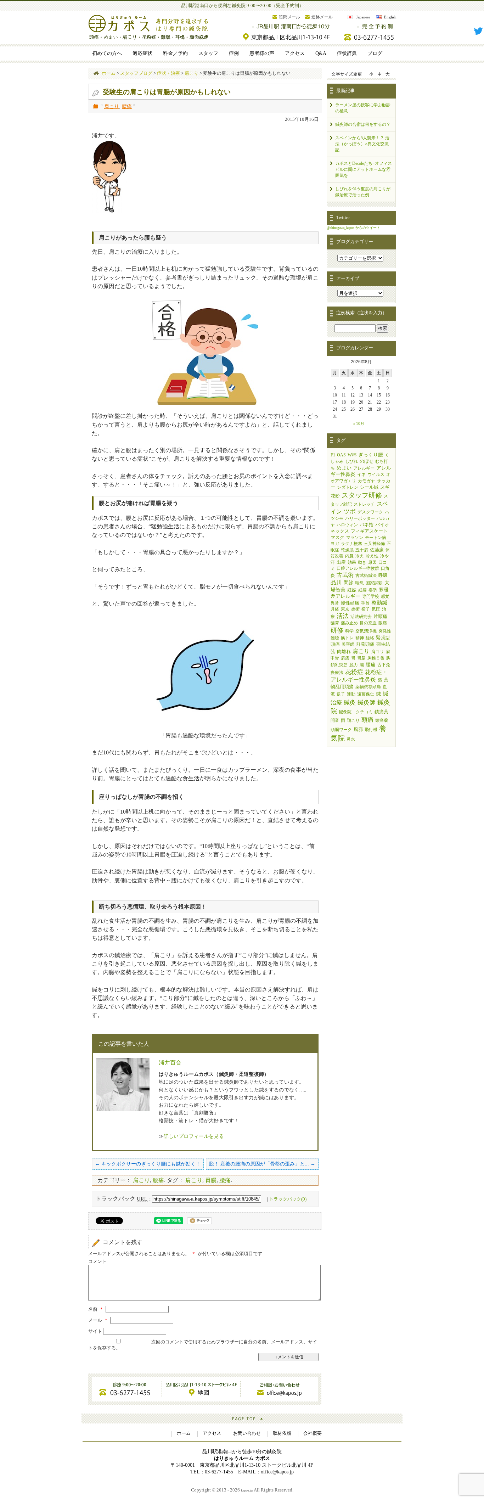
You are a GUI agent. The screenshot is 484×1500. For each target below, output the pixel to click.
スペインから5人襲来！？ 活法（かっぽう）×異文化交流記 (362, 143)
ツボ (350, 511)
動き (362, 562)
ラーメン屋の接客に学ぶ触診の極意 (362, 107)
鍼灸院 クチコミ (356, 711)
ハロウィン (347, 524)
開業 (335, 720)
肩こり (111, 106)
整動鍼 (379, 603)
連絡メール (322, 17)
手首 (365, 603)
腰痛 (127, 106)
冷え (359, 556)
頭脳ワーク (341, 729)
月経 (335, 609)
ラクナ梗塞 (351, 543)
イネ (361, 474)
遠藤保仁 (365, 694)
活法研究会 (361, 616)
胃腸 (210, 1180)
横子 (365, 609)
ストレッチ (364, 504)
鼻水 (351, 739)
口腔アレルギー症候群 (358, 568)
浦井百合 (170, 1063)
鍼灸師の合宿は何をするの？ (362, 124)
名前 (95, 1309)
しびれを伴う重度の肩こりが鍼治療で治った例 (362, 191)
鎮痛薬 (381, 711)
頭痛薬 (381, 720)
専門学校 (370, 596)
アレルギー (364, 468)
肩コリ (377, 651)
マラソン (354, 537)
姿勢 (372, 590)
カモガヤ (366, 480)
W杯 (352, 454)
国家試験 (374, 582)
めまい (344, 468)
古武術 (345, 575)
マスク (337, 537)
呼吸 (383, 575)
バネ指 (366, 524)
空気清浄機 (366, 631)
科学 (349, 631)
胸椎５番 (375, 658)
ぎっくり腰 (370, 454)
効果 (352, 562)
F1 (333, 455)
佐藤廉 (377, 549)
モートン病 (375, 537)
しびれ (351, 461)
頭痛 (367, 720)
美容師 (348, 644)
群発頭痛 (365, 644)
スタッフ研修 (362, 495)
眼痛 (382, 622)
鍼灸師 (367, 702)
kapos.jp (247, 1490)
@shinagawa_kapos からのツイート (353, 228)
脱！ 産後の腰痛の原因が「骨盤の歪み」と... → (262, 1164)
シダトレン (347, 487)
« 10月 (358, 423)
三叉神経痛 (374, 543)
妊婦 (362, 590)
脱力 (353, 664)
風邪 (358, 729)
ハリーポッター (360, 518)
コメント (97, 1261)
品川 (336, 582)
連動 (351, 694)
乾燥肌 (347, 549)
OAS (341, 455)
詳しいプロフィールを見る (194, 1136)
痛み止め (349, 622)
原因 (372, 562)
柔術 (355, 609)
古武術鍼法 (366, 575)
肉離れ (344, 651)
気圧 (376, 609)
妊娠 (351, 589)
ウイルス (375, 474)
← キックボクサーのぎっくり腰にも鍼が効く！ (148, 1164)
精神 (359, 637)
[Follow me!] (478, 35)
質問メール (289, 17)
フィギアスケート (369, 531)
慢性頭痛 (350, 603)
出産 (341, 562)
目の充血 (368, 622)
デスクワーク (370, 512)
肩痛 (345, 658)
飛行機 (371, 729)
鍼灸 (350, 702)
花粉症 (354, 672)
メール (97, 1320)
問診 (349, 582)
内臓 (349, 556)
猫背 (335, 622)
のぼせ (366, 461)
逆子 (341, 694)
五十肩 (361, 549)
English (390, 17)
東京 (345, 609)
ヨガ (335, 543)
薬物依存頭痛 (368, 686)
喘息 (359, 582)
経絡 (370, 637)
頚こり (353, 720)
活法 (343, 616)
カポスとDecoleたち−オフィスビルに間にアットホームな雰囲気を (363, 169)
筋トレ (347, 637)
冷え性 (372, 556)
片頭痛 (380, 616)
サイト (95, 1331)
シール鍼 (369, 487)
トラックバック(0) (287, 1199)
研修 (337, 630)
